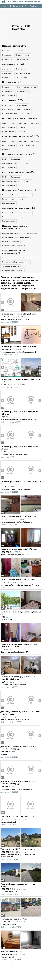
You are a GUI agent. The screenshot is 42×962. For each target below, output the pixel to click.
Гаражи (4, 195)
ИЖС (4, 159)
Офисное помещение (10, 233)
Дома (4, 123)
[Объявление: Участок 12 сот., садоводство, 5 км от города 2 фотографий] (20, 882)
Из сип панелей (8, 131)
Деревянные (23, 127)
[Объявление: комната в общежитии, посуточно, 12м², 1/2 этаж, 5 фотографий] (20, 609)
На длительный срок (23, 73)
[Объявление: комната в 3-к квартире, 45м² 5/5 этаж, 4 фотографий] (20, 547)
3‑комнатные (7, 55)
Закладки (16, 6)
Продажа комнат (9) (12, 82)
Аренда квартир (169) (13, 64)
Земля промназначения (10, 163)
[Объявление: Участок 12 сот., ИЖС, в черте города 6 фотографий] (20, 847)
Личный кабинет (31, 6)
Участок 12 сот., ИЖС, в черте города (17, 849)
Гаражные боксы (8, 199)
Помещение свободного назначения (15, 237)
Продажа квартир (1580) (14, 46)
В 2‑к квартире (7, 91)
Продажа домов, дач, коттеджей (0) (20, 118)
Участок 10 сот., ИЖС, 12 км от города (17, 817)
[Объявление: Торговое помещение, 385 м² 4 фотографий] (20, 917)
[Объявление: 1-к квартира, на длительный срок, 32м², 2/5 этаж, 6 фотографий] (10, 479)
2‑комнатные (20, 51)
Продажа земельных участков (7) (18, 154)
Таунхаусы (35, 123)
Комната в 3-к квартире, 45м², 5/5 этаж (18, 549)
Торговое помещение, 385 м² (13, 919)
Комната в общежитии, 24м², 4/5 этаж (18, 517)
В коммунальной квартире (26, 87)
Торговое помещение (30, 233)
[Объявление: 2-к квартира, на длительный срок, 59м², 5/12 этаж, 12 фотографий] (10, 409)
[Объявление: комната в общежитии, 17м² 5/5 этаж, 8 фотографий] (20, 577)
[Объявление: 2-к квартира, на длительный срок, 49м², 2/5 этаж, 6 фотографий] (10, 444)
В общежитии (7, 87)
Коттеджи (22, 123)
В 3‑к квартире (22, 91)
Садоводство (15, 159)
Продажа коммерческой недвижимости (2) (14, 227)
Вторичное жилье (22, 55)
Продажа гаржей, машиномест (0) (19, 190)
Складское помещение (10, 241)
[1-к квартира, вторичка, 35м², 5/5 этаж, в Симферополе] (10, 344)
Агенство (27, 163)
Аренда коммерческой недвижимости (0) (13, 252)
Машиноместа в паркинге (21, 195)
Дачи (13, 123)
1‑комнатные (6, 51)
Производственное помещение (13, 245)
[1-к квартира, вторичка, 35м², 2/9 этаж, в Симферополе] (10, 312)
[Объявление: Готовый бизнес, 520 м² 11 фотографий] (20, 949)
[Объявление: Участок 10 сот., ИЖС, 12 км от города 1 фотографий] (20, 814)
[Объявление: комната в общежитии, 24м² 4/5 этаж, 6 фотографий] (20, 514)
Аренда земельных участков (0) (18, 172)
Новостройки (7, 59)
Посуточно (6, 77)
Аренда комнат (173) (12, 100)
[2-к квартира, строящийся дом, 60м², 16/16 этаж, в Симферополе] (10, 377)
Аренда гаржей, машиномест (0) (18, 208)
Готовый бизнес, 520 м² (11, 952)
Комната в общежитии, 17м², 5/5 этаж (17, 580)
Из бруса (21, 131)
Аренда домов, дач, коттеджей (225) (20, 136)
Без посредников (23, 59)
